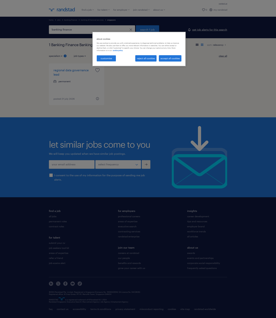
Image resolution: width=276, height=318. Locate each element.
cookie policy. (118, 50)
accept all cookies (170, 58)
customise (106, 58)
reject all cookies (146, 58)
